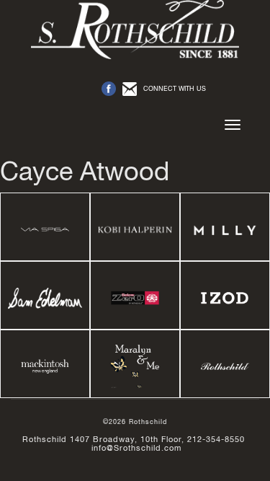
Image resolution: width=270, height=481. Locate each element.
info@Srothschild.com (136, 448)
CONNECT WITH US (174, 88)
